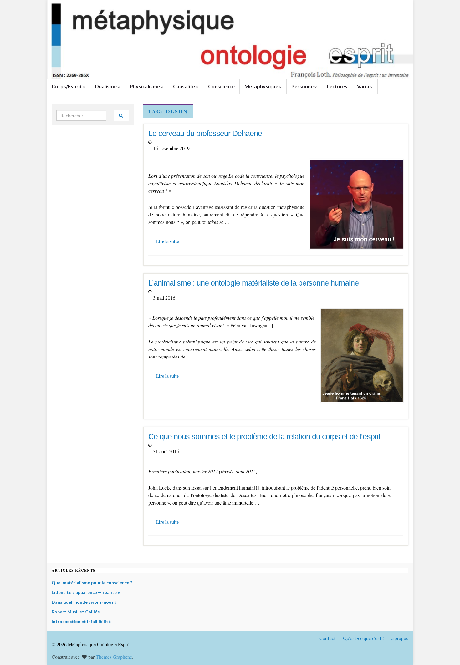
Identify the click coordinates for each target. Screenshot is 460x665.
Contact (327, 638)
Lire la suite (167, 241)
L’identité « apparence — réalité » (86, 592)
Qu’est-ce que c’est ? (363, 638)
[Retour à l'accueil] (230, 39)
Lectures (337, 86)
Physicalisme (145, 86)
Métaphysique (261, 86)
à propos (399, 638)
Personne (302, 86)
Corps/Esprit (67, 86)
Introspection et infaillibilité (81, 621)
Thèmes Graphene (114, 656)
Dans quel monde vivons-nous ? (84, 602)
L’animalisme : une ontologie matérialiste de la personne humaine (253, 282)
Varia (363, 86)
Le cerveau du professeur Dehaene (205, 133)
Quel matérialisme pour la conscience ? (92, 582)
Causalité (184, 86)
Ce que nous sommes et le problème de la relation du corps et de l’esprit (264, 436)
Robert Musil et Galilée (76, 611)
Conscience (221, 86)
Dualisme (106, 86)
